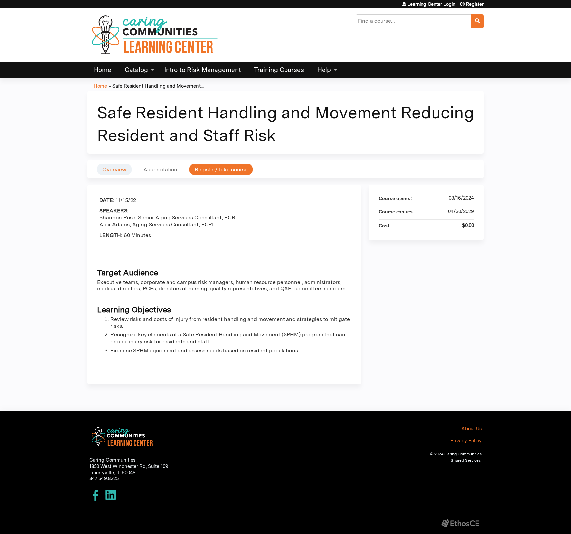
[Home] (155, 35)
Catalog (136, 70)
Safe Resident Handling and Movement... (158, 86)
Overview (114, 169)
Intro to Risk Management (202, 70)
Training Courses (279, 70)
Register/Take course (221, 169)
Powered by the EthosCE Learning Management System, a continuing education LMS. (460, 523)
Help (324, 70)
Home (102, 70)
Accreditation (160, 169)
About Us (471, 428)
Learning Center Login (431, 4)
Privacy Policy (466, 440)
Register (475, 4)
